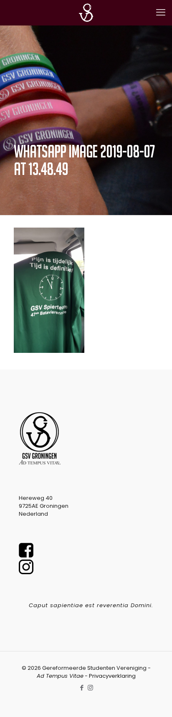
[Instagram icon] (90, 687)
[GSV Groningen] (86, 12)
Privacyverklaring (112, 676)
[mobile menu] (161, 12)
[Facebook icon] (81, 687)
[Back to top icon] (155, 700)
